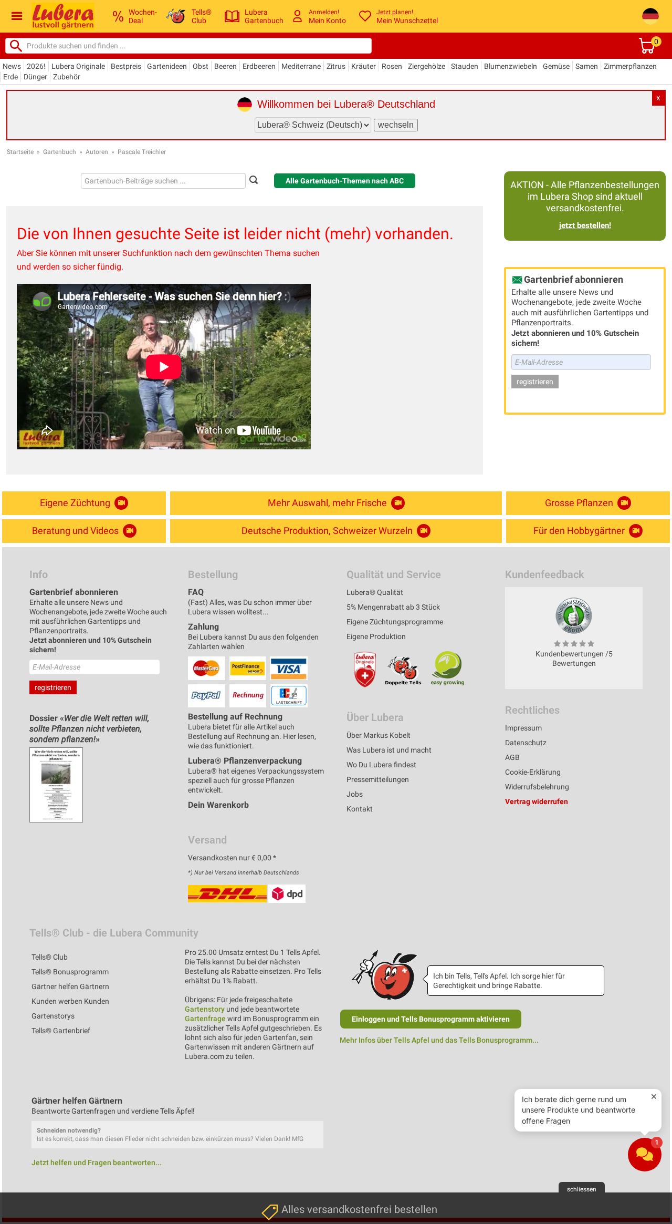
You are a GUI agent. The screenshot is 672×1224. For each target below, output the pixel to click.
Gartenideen (167, 66)
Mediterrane (301, 66)
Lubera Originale (78, 66)
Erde (10, 77)
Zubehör (66, 77)
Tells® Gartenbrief (61, 1030)
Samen (586, 66)
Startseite (20, 152)
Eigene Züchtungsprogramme (394, 622)
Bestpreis (126, 66)
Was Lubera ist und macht (389, 750)
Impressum (523, 728)
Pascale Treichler (142, 152)
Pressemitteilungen (377, 779)
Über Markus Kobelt (378, 735)
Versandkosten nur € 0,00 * (232, 857)
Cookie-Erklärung (533, 772)
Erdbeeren (259, 66)
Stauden (464, 66)
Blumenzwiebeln (510, 66)
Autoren (97, 152)
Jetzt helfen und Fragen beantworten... (97, 1162)
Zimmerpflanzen (630, 66)
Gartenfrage (205, 1018)
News (12, 66)
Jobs (354, 794)
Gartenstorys (53, 1016)
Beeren (225, 66)
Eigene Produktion (376, 636)
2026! (36, 66)
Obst (200, 66)
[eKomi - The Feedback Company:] (573, 615)
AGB (512, 757)
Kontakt (359, 809)
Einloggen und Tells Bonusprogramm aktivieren (431, 1019)
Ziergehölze (426, 66)
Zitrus (336, 66)
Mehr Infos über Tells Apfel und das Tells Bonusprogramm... (439, 1040)
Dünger (35, 77)
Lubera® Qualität (374, 592)
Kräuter (363, 66)
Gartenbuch (59, 152)
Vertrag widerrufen (536, 801)
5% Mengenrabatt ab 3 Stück (393, 607)
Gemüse (556, 66)
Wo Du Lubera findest (381, 764)
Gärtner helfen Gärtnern (70, 986)
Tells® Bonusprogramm (70, 972)
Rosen (392, 66)
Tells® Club (50, 957)
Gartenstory (205, 1009)
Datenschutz (526, 742)
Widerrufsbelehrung (537, 787)
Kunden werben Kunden (70, 1001)
